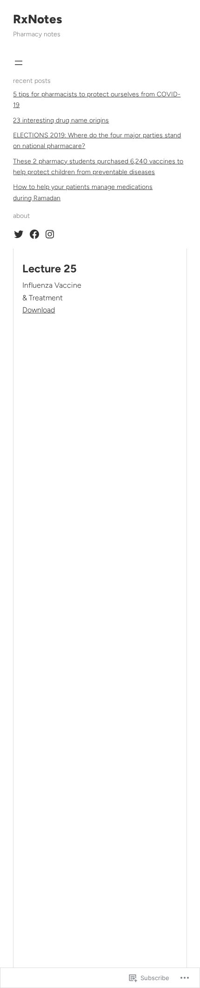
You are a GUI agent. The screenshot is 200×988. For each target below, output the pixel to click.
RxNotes (37, 19)
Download (38, 309)
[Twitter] (18, 234)
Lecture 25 (49, 268)
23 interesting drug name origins (61, 120)
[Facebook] (34, 234)
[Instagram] (49, 234)
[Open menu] (18, 62)
